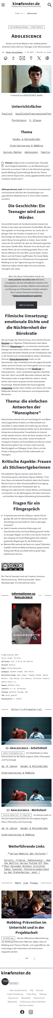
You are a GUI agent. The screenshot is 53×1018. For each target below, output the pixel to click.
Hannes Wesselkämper (14, 52)
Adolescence (32, 13)
